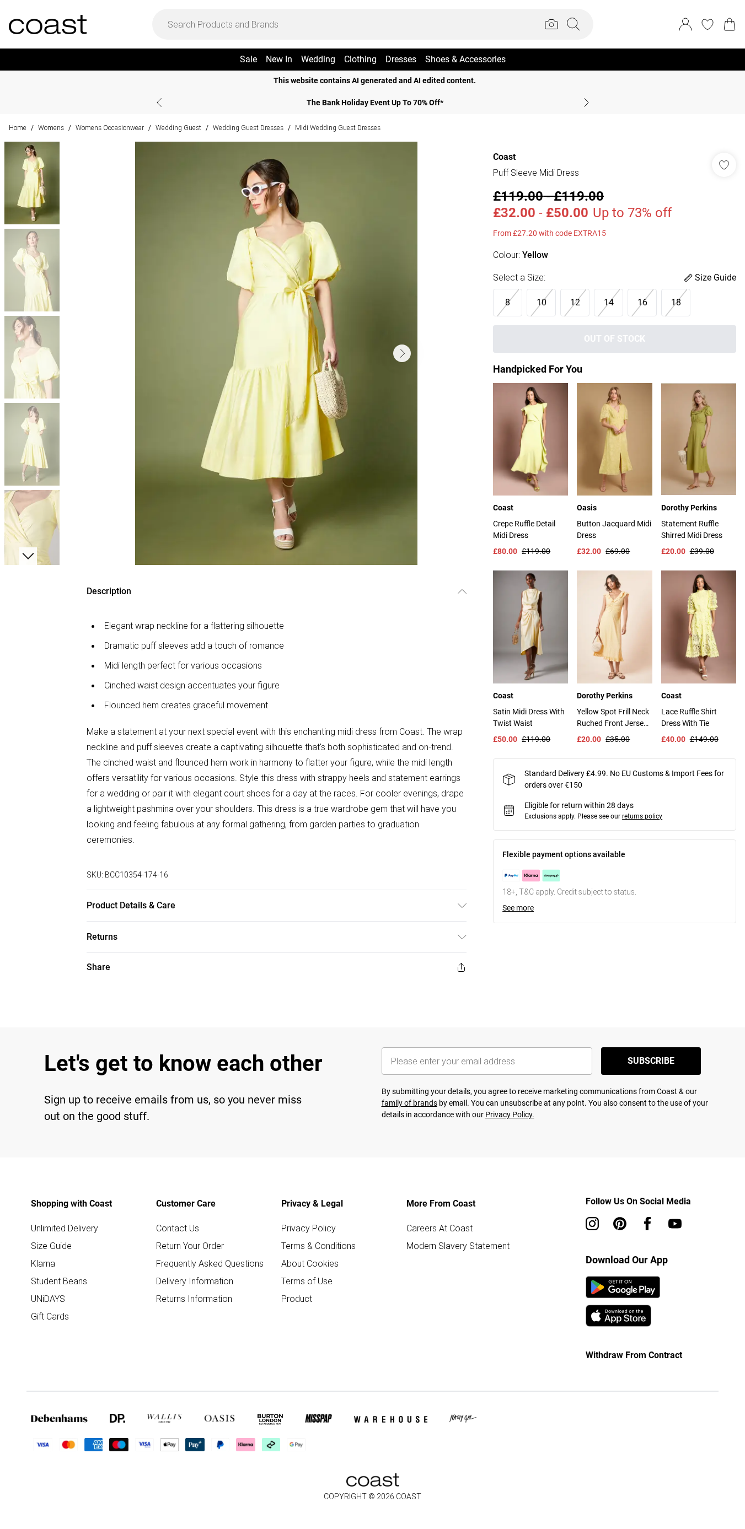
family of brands (409, 1103)
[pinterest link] (619, 1223)
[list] (276, 353)
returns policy (642, 816)
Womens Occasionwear (110, 127)
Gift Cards (50, 1316)
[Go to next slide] (402, 353)
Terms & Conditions (318, 1245)
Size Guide (51, 1245)
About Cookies (310, 1263)
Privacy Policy (308, 1228)
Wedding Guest (178, 127)
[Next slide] (586, 102)
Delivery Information (194, 1280)
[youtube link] (675, 1223)
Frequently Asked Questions (210, 1263)
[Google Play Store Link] (623, 1287)
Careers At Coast (439, 1228)
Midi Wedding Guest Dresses (337, 127)
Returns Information (194, 1298)
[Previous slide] (159, 102)
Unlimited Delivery (64, 1228)
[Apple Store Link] (623, 1316)
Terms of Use (307, 1280)
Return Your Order (190, 1245)
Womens (51, 127)
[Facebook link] (647, 1223)
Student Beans (59, 1280)
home (17, 127)
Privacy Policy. (509, 1114)
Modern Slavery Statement (458, 1245)
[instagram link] (592, 1223)
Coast (504, 157)
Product (296, 1298)
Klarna (43, 1263)
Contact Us (177, 1228)
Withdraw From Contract (634, 1355)
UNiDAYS (48, 1298)
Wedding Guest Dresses (248, 127)
